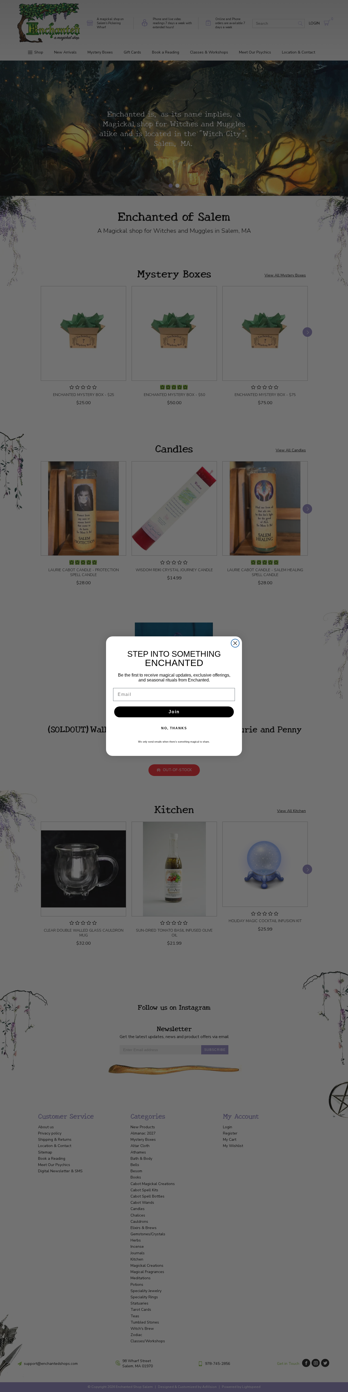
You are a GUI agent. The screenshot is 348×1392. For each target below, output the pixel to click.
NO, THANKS (174, 728)
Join (174, 711)
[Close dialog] (235, 643)
